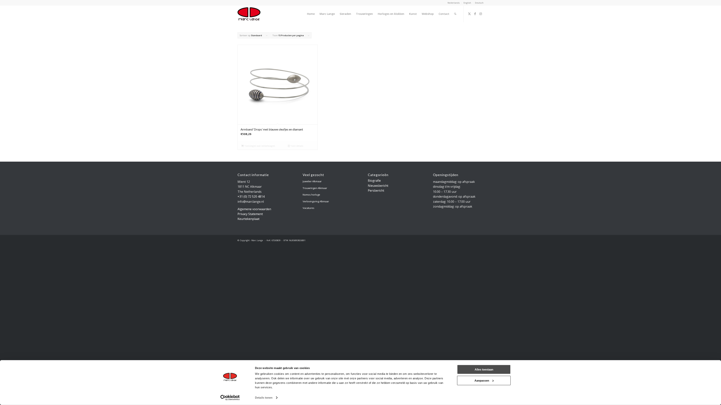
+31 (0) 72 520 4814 (251, 196)
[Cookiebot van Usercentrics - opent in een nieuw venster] (230, 397)
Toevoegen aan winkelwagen (259, 145)
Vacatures (308, 208)
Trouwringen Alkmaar (315, 188)
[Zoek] (455, 13)
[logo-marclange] (249, 13)
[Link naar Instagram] (480, 13)
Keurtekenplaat (248, 219)
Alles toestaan (484, 369)
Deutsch (479, 2)
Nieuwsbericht (378, 186)
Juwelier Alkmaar (312, 181)
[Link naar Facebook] (475, 13)
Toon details (296, 145)
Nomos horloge (311, 194)
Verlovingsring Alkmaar (316, 201)
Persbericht (376, 190)
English (467, 2)
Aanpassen (481, 380)
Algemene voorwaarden (254, 209)
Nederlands (454, 2)
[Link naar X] (469, 13)
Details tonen (263, 397)
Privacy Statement (250, 214)
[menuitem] (454, 3)
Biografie (374, 180)
